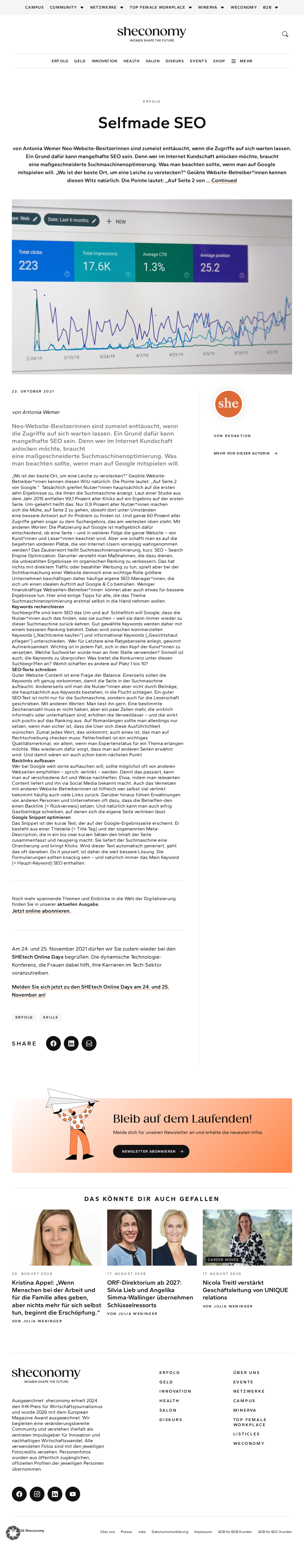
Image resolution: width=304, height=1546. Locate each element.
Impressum (203, 1532)
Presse (126, 1532)
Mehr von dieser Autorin (242, 453)
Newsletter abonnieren (149, 1151)
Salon (153, 61)
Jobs (142, 1532)
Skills (50, 1017)
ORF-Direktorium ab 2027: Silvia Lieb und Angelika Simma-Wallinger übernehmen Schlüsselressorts (150, 1294)
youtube (72, 1494)
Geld (80, 61)
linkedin (71, 1043)
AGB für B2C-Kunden (275, 1532)
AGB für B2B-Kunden (235, 1532)
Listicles (246, 1434)
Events (198, 61)
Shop (219, 61)
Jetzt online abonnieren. (41, 911)
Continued (224, 180)
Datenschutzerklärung (170, 1532)
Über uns (246, 1372)
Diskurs (175, 61)
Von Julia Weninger (37, 1321)
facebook (53, 1043)
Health (132, 61)
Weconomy (244, 7)
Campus (34, 7)
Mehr (246, 61)
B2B (267, 7)
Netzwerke (103, 7)
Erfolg (60, 61)
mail (89, 1043)
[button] (13, 1533)
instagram (37, 1494)
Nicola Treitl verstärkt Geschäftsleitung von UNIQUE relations (245, 1290)
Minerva (207, 7)
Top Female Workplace (157, 7)
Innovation (105, 61)
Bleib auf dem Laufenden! (182, 1119)
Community (63, 7)
